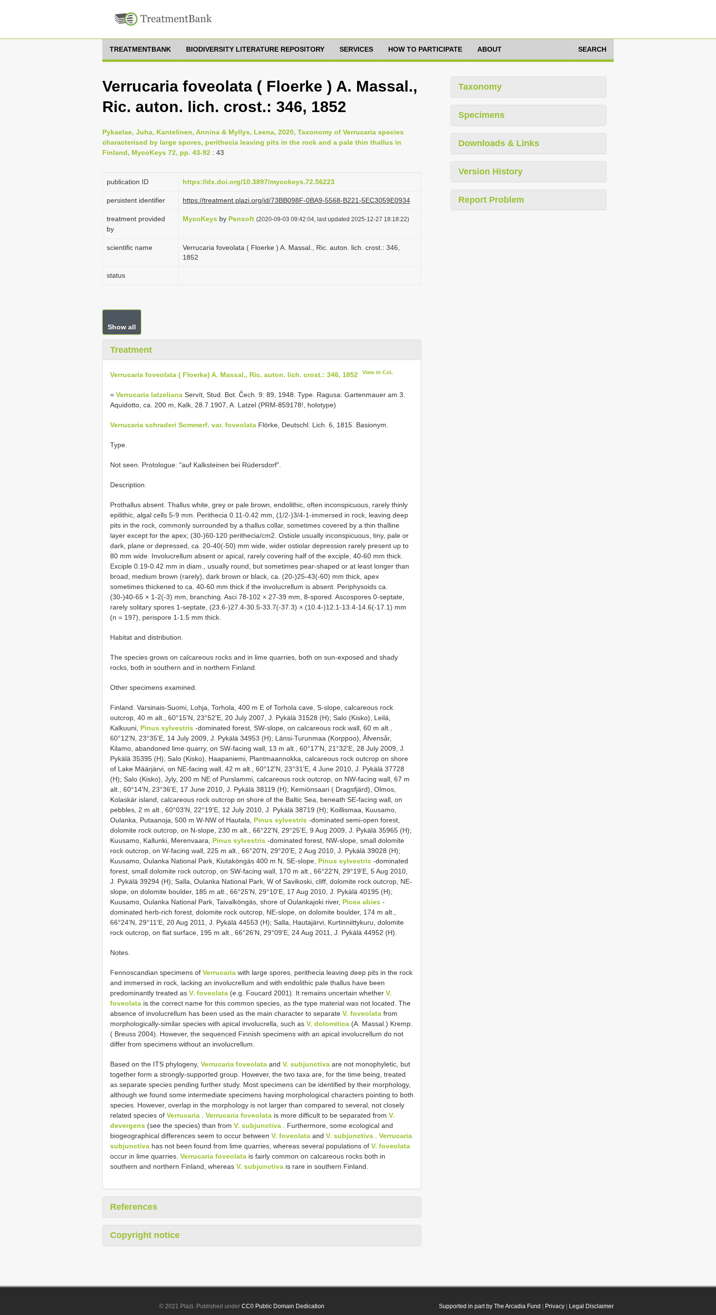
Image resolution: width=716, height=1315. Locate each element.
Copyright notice (145, 1235)
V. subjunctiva (306, 1064)
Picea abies (361, 902)
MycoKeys (200, 219)
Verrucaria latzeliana (149, 395)
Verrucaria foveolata (234, 1064)
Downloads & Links (498, 143)
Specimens (481, 115)
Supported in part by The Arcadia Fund (490, 1306)
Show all (122, 327)
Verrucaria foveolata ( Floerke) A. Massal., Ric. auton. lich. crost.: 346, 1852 (234, 375)
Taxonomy (480, 87)
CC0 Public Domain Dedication (283, 1306)
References (133, 1207)
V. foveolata (208, 993)
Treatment (131, 350)
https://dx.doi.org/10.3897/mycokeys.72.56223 (259, 182)
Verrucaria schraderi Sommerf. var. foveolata (183, 425)
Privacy (555, 1306)
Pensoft (241, 219)
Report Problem (491, 200)
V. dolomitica (327, 1024)
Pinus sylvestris (166, 728)
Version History (490, 171)
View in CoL (377, 372)
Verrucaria (219, 972)
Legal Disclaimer (591, 1306)
